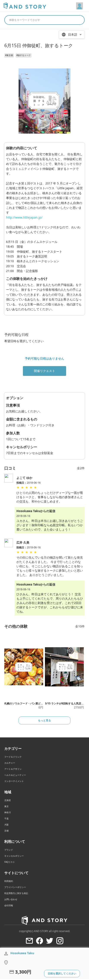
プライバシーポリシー (15, 887)
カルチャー (9, 762)
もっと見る (44, 720)
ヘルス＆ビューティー (15, 775)
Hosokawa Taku (22, 953)
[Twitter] (49, 940)
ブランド (8, 849)
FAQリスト (9, 861)
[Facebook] (39, 940)
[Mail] (29, 940)
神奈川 (7, 812)
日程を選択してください (62, 973)
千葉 (6, 818)
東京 (6, 806)
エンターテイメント (14, 781)
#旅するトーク (23, 55)
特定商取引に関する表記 (16, 893)
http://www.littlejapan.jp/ (24, 217)
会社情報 (8, 905)
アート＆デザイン (13, 768)
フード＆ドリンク (13, 756)
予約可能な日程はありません (44, 358)
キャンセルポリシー (14, 855)
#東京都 (9, 55)
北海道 (7, 800)
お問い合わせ (10, 899)
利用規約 (8, 881)
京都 (6, 830)
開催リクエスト (44, 371)
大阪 (6, 824)
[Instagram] (59, 940)
